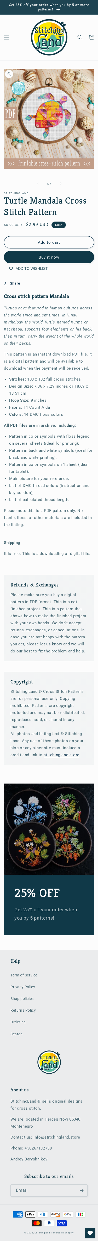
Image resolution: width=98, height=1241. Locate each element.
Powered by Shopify (62, 1232)
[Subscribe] (81, 1190)
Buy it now (49, 257)
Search (16, 1034)
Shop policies (22, 999)
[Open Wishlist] (90, 1233)
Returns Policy (23, 1010)
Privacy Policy (22, 987)
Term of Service (23, 975)
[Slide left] (37, 183)
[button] (6, 37)
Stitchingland (42, 1232)
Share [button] (15, 283)
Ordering (18, 1022)
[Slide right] (60, 183)
